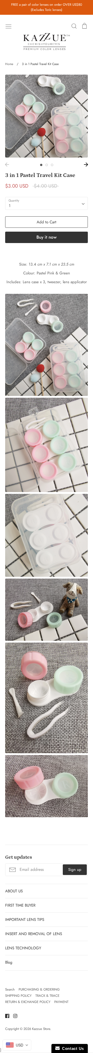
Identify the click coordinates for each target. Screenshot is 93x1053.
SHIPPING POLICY (18, 995)
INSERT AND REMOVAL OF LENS (33, 934)
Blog (8, 962)
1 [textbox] (10, 206)
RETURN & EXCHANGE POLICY (27, 1001)
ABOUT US (14, 891)
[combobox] (46, 203)
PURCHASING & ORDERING (39, 989)
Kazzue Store (41, 1028)
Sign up (74, 869)
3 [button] (52, 165)
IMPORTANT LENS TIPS (24, 919)
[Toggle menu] (8, 26)
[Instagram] (13, 1016)
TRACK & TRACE (47, 995)
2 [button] (46, 165)
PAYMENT (61, 1001)
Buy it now (46, 237)
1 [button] (41, 165)
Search (10, 989)
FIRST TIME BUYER (20, 905)
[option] (46, 116)
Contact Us (72, 1048)
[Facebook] (5, 1016)
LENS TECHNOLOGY (23, 948)
